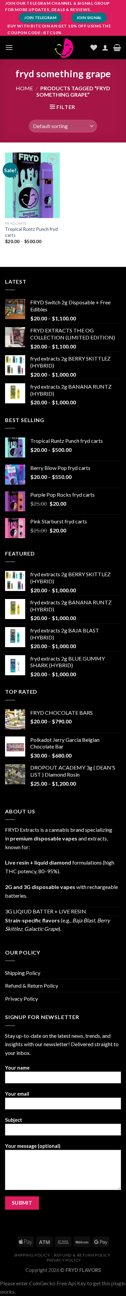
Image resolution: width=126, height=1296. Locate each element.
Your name (17, 1068)
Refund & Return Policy (31, 985)
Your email (17, 1094)
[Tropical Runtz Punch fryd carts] (32, 185)
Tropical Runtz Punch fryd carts (31, 232)
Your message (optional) (32, 1146)
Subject (13, 1120)
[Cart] (117, 47)
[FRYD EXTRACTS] (63, 47)
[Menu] (9, 47)
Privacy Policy (21, 998)
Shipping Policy (22, 973)
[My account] (105, 47)
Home (24, 88)
